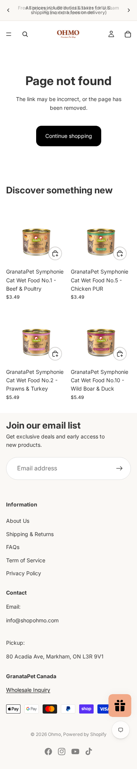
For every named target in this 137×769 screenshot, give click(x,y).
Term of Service (25, 560)
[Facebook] (48, 751)
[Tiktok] (88, 751)
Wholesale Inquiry (28, 690)
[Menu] (9, 34)
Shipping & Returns (30, 533)
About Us (17, 520)
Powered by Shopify (85, 734)
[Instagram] (61, 751)
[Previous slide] (8, 10)
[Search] (25, 34)
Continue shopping (68, 136)
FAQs (12, 547)
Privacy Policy (23, 573)
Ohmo (54, 734)
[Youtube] (75, 751)
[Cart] (127, 34)
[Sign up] (119, 468)
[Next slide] (128, 10)
